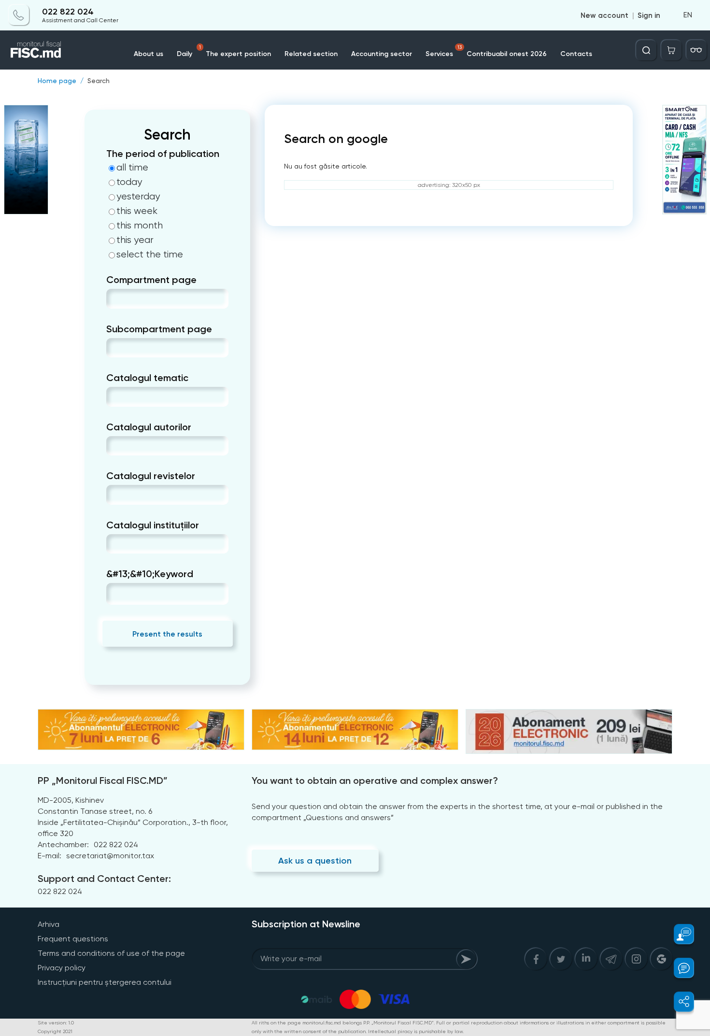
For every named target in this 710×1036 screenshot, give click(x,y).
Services (444, 51)
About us (148, 54)
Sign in (649, 15)
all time (132, 167)
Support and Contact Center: (104, 878)
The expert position (238, 54)
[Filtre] (696, 50)
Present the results (167, 634)
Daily (189, 51)
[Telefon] (19, 15)
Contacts (576, 54)
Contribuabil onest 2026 (507, 54)
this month (139, 225)
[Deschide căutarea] (646, 50)
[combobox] (114, 299)
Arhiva (48, 924)
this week (136, 211)
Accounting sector (381, 54)
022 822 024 (68, 12)
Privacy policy (61, 967)
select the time (149, 254)
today (129, 182)
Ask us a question (315, 860)
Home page (57, 80)
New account (604, 15)
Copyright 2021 (55, 1031)
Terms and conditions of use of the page (111, 953)
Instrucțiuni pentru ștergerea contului (104, 982)
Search (98, 80)
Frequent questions (73, 938)
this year (135, 240)
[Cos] (671, 50)
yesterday (138, 196)
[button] (678, 934)
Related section (311, 54)
